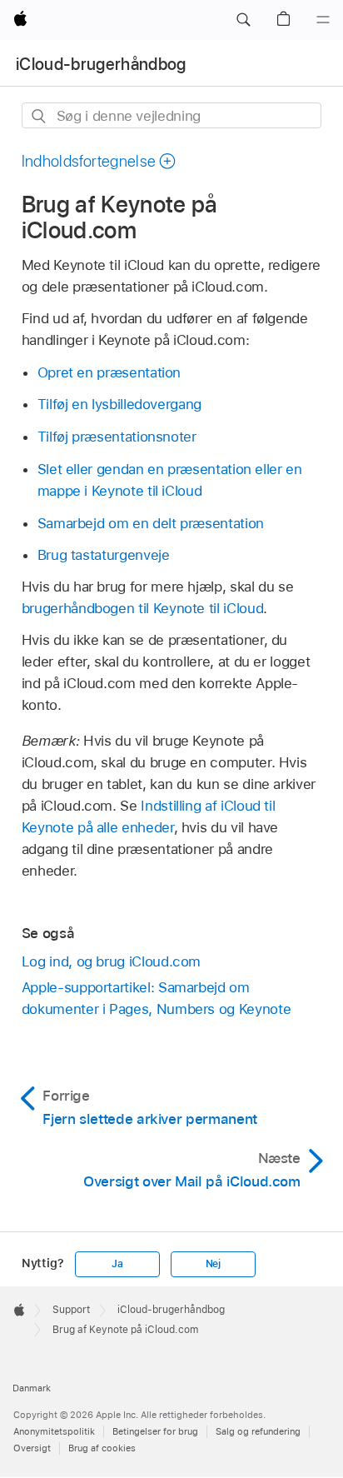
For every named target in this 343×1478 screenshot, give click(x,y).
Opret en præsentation (109, 372)
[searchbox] (172, 115)
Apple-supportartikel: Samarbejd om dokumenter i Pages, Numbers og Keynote (156, 998)
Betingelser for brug (155, 1431)
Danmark (31, 1388)
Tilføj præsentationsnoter (116, 436)
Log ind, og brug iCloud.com (111, 961)
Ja (117, 1264)
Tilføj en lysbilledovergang (119, 404)
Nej (213, 1264)
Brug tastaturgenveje (103, 555)
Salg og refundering (258, 1431)
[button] (243, 20)
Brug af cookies (102, 1448)
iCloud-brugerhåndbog (101, 64)
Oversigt (32, 1448)
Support (71, 1310)
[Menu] (323, 20)
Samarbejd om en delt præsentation (150, 523)
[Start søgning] (39, 116)
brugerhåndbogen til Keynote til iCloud (142, 608)
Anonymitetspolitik (54, 1431)
